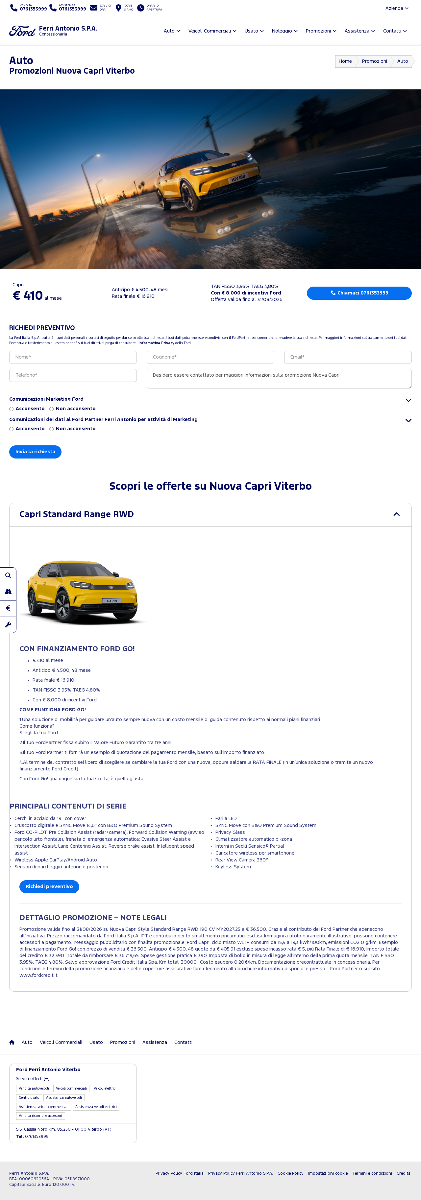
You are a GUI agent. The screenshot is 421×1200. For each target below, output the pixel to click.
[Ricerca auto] (8, 575)
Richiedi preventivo (49, 886)
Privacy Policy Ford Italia (180, 1173)
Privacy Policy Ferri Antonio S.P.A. (240, 1173)
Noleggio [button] (282, 31)
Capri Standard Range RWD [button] (76, 514)
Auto (402, 61)
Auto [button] (169, 31)
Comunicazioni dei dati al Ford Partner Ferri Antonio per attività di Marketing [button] (103, 419)
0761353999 (32, 1137)
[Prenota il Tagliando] (8, 625)
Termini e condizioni (372, 1173)
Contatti (183, 1042)
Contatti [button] (392, 31)
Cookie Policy (291, 1173)
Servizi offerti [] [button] (33, 1079)
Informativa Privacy (156, 343)
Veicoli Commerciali (61, 1042)
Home (345, 61)
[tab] (210, 514)
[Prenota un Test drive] (8, 592)
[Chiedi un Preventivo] (8, 608)
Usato (96, 1042)
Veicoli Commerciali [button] (209, 31)
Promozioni (374, 61)
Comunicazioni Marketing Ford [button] (46, 399)
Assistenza (154, 1042)
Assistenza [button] (357, 31)
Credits (403, 1173)
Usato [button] (251, 31)
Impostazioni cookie (328, 1173)
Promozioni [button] (318, 31)
